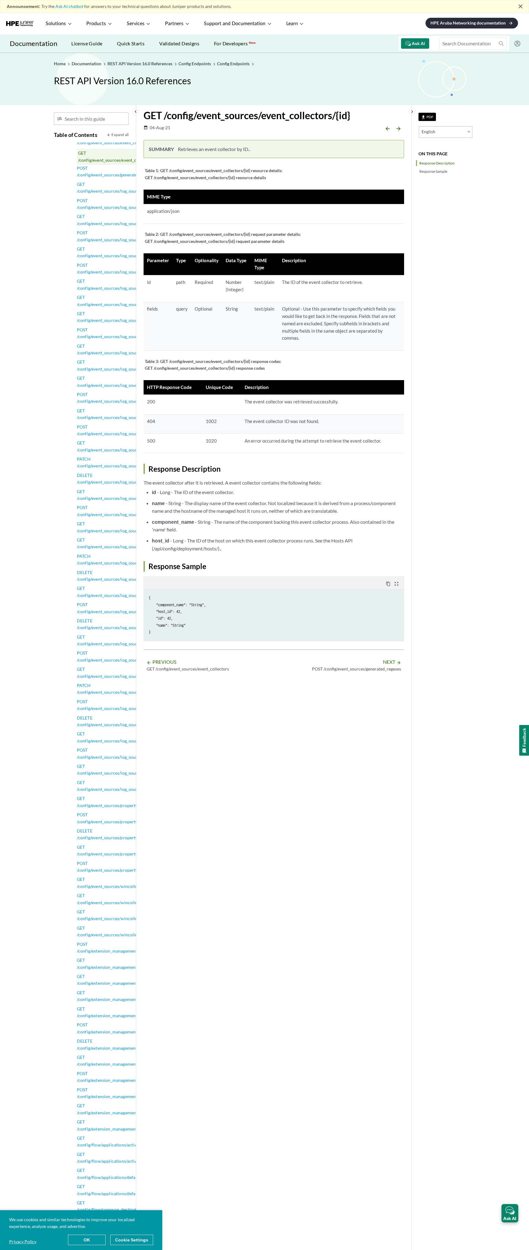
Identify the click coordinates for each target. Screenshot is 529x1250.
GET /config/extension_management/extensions (118, 1012)
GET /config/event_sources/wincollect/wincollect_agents (127, 883)
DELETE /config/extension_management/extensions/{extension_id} (132, 1044)
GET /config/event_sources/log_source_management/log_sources (135, 672)
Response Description (437, 163)
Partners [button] (174, 23)
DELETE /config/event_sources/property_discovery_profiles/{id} (130, 834)
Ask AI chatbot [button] (69, 6)
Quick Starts (130, 43)
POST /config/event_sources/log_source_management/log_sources (135, 705)
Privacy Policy (22, 1241)
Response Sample (433, 171)
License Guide (86, 43)
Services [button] (135, 23)
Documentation (33, 43)
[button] (509, 1213)
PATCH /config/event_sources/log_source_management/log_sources (135, 689)
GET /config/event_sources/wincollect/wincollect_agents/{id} (131, 899)
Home (60, 63)
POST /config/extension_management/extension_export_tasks (130, 948)
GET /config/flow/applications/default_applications (122, 1174)
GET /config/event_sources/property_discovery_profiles (126, 802)
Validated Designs (179, 43)
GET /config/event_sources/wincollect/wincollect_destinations (133, 915)
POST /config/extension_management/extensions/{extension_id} (132, 1077)
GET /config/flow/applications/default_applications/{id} (125, 1190)
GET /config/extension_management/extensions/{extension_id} (132, 1061)
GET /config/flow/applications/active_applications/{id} (124, 1158)
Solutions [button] (56, 23)
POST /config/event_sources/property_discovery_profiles (126, 818)
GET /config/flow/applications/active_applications (120, 1141)
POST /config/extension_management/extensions (118, 1028)
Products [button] (96, 23)
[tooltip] (427, 117)
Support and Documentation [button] (234, 23)
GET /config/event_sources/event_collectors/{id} (120, 156)
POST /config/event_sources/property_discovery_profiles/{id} (130, 867)
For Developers (235, 43)
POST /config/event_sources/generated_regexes (116, 171)
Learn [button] (292, 23)
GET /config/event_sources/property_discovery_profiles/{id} (130, 850)
